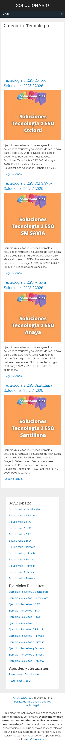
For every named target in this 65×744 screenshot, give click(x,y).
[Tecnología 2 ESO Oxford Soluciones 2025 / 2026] (32, 115)
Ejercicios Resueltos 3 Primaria (26, 648)
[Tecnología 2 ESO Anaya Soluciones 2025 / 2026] (32, 317)
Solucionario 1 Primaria (22, 578)
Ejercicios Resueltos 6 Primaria (26, 629)
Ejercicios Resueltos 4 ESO (24, 604)
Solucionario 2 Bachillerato (24, 509)
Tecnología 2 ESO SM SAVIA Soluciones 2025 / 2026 (28, 186)
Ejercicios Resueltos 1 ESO (24, 623)
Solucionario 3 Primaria (22, 565)
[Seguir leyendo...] (14, 174)
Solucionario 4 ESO (20, 521)
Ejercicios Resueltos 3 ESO (24, 610)
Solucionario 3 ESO (20, 528)
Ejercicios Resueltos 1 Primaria (26, 660)
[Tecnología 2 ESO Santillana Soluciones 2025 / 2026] (32, 420)
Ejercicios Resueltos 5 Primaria (26, 635)
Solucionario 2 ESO (20, 534)
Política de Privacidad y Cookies (32, 701)
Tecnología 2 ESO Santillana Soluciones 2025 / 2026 (28, 388)
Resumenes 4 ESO (20, 680)
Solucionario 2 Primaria (22, 572)
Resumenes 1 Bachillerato (24, 674)
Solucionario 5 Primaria (22, 553)
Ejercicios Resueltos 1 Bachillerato (28, 598)
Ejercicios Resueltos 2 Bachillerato (29, 591)
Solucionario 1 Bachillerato (24, 515)
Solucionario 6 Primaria (22, 547)
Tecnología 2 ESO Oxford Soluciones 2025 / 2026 (25, 83)
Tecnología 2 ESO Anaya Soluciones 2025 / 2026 (25, 285)
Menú (6, 14)
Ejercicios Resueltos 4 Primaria (26, 642)
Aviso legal (32, 705)
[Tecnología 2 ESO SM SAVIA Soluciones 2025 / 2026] (32, 218)
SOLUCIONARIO (32, 5)
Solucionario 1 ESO (20, 540)
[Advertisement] (32, 55)
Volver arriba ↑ (38, 739)
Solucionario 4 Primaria (22, 559)
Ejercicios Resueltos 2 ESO (24, 616)
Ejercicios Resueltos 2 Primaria (26, 654)
